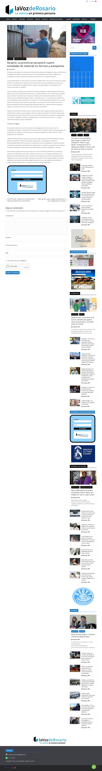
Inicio (8, 19)
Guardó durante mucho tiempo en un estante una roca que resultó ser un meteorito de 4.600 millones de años (88, 514)
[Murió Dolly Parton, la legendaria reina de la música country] (75, 552)
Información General (56, 19)
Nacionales (76, 19)
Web (7, 253)
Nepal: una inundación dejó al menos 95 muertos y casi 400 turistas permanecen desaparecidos (87, 670)
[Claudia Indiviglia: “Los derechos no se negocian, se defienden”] (75, 403)
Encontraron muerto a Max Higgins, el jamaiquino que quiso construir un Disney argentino (87, 722)
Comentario (10, 216)
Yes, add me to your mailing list (16, 261)
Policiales (30, 19)
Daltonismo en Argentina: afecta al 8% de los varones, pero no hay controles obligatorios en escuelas (88, 577)
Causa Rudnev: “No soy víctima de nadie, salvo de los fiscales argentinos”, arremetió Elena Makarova (88, 708)
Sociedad (82, 631)
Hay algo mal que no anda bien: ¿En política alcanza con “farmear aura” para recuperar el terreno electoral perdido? (88, 196)
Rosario (93, 19)
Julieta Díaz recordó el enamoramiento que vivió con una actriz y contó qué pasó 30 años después (88, 563)
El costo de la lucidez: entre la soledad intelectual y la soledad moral (87, 208)
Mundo (68, 19)
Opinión (37, 19)
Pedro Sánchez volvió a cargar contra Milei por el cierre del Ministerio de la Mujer (52, 200)
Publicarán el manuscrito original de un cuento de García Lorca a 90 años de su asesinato (88, 527)
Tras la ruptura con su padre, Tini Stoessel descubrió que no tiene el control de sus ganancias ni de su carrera (88, 540)
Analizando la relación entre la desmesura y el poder (87, 167)
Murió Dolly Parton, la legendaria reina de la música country (87, 551)
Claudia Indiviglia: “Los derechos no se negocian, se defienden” (88, 402)
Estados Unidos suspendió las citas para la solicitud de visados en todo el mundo (88, 696)
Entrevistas (75, 314)
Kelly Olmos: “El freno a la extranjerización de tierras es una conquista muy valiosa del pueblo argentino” (88, 391)
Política (14, 19)
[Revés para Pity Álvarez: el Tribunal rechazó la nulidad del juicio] (83, 622)
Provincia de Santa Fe (20, 59)
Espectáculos (75, 487)
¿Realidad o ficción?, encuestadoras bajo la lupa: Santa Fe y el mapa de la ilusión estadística (87, 220)
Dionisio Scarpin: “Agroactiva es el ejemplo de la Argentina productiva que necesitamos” (21, 200)
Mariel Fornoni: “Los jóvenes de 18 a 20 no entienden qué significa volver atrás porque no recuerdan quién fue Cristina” (82, 321)
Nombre (13, 170)
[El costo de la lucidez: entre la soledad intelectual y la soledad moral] (75, 209)
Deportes (45, 19)
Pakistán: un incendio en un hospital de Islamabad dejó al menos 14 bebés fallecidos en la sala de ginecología (87, 683)
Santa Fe (84, 19)
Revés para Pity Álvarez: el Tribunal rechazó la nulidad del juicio (83, 636)
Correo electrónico (12, 245)
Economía (22, 19)
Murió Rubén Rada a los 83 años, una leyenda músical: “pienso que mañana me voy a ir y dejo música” (83, 492)
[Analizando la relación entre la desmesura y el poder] (75, 168)
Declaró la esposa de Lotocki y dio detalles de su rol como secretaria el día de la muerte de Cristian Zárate (87, 656)
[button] (63, 19)
